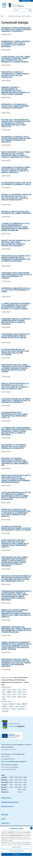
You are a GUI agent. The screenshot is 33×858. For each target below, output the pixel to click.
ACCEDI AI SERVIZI (26, 1)
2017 (24, 692)
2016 (4, 694)
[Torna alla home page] (2, 16)
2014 (14, 694)
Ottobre (13, 708)
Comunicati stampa (14, 16)
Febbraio (12, 704)
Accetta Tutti (16, 854)
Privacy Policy (27, 844)
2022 (24, 689)
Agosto (22, 706)
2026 (4, 689)
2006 (4, 699)
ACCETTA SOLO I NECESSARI (16, 851)
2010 (9, 696)
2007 (24, 696)
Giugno (11, 706)
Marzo (19, 704)
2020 (23, 16)
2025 (9, 689)
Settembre (5, 708)
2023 (19, 689)
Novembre (21, 708)
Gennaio (4, 704)
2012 (24, 694)
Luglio (17, 706)
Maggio (4, 706)
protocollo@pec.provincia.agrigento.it (15, 761)
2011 (4, 696)
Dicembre (5, 711)
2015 (9, 694)
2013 (19, 694)
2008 (19, 696)
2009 (14, 696)
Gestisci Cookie (16, 847)
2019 (14, 692)
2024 (14, 689)
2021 (4, 692)
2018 (19, 692)
